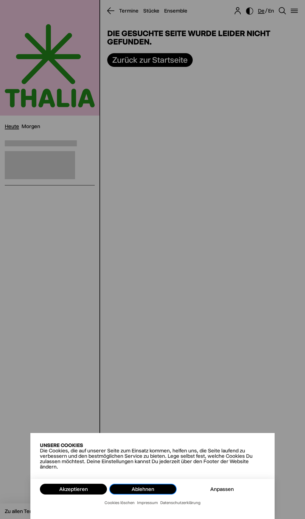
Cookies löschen (120, 502)
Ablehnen (143, 489)
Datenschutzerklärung (180, 502)
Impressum (147, 502)
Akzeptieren (73, 489)
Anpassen (222, 489)
